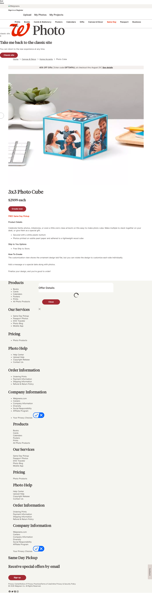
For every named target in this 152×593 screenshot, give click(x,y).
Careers (16, 401)
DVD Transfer (19, 321)
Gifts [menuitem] (82, 22)
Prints (15, 299)
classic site (5, 33)
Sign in (11, 10)
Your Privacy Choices (22, 418)
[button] (78, 424)
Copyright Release (21, 359)
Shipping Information (22, 381)
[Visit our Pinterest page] (15, 591)
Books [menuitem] (27, 22)
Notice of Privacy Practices (30, 584)
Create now (17, 209)
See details (108, 67)
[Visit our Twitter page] (12, 591)
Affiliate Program (20, 411)
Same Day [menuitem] (111, 22)
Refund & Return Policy (23, 384)
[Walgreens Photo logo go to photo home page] (35, 37)
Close (51, 302)
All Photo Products (21, 301)
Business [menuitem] (136, 22)
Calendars (17, 294)
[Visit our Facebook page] (9, 591)
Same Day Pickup (21, 316)
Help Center (18, 354)
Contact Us (18, 362)
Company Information (23, 403)
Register (19, 10)
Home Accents (46, 59)
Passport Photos (20, 318)
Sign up (17, 577)
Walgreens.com (20, 398)
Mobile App (18, 326)
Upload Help (18, 357)
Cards (15, 291)
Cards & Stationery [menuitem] (42, 22)
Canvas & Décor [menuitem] (95, 22)
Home (15, 59)
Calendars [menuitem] (71, 22)
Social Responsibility (22, 408)
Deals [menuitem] (15, 26)
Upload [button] (27, 14)
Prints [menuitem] (17, 22)
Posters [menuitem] (58, 22)
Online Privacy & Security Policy (63, 584)
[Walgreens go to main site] (14, 6)
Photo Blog (18, 323)
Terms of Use (46, 584)
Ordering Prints (20, 376)
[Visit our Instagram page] (17, 591)
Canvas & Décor (29, 59)
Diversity (17, 406)
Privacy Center (14, 584)
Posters (16, 296)
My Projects (56, 14)
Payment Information (22, 379)
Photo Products (20, 340)
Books (16, 289)
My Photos (40, 14)
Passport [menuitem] (124, 22)
